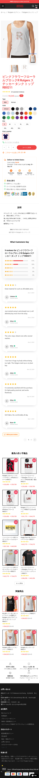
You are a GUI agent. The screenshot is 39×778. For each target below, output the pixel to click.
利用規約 (4, 716)
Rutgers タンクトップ (30, 12)
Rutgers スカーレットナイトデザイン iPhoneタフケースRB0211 (10, 477)
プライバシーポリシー (8, 718)
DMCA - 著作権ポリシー (8, 721)
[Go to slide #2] (25, 68)
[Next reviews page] (35, 440)
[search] (33, 6)
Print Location (6, 131)
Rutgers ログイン (14, 12)
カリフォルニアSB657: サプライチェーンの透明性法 (17, 724)
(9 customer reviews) (17, 92)
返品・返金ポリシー (7, 739)
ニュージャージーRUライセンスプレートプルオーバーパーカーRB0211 (10, 569)
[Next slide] (35, 39)
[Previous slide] (4, 39)
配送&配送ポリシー (7, 733)
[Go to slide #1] (14, 68)
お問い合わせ (5, 742)
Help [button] (35, 775)
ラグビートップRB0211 (28, 613)
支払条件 (4, 736)
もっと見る (19, 583)
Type (4, 99)
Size (3, 121)
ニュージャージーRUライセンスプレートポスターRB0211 (10, 539)
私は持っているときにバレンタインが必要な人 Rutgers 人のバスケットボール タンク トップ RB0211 (10, 617)
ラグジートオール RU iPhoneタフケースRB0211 (9, 509)
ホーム (3, 12)
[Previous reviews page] (25, 440)
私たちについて (6, 713)
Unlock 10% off (4, 769)
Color (4, 105)
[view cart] (36, 6)
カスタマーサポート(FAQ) (9, 744)
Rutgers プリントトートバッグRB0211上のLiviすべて (28, 509)
